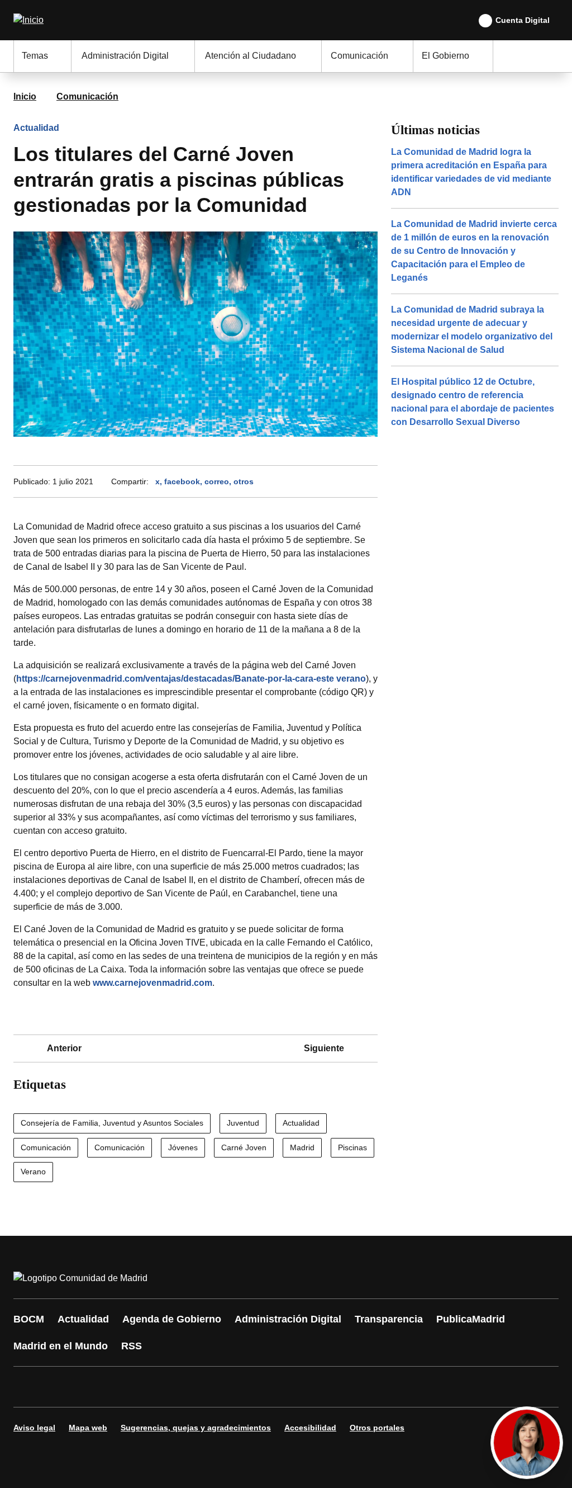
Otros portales (377, 1427)
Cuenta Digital (522, 20)
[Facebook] (29, 1386)
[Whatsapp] (196, 1386)
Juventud (243, 1122)
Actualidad (36, 128)
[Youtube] (129, 1386)
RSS (131, 1346)
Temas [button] (35, 55)
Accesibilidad (310, 1427)
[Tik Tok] (230, 1386)
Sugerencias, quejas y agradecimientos (196, 1427)
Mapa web (88, 1427)
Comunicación (87, 96)
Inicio (24, 96)
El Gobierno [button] (445, 55)
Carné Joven (243, 1147)
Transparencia (389, 1319)
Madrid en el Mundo (60, 1346)
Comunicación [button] (359, 55)
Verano (33, 1171)
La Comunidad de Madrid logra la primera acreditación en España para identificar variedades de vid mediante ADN (471, 172)
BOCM (28, 1319)
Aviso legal (34, 1427)
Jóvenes (183, 1147)
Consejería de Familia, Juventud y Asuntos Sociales (112, 1122)
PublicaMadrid (470, 1319)
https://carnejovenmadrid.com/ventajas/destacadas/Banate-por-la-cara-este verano (191, 678)
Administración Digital (288, 1319)
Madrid (302, 1147)
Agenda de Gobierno (171, 1319)
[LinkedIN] (163, 1386)
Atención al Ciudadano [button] (250, 55)
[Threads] (330, 1386)
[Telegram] (297, 1386)
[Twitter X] (96, 1386)
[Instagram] (62, 1386)
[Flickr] (263, 1386)
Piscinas (352, 1147)
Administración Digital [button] (125, 55)
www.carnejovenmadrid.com (152, 983)
